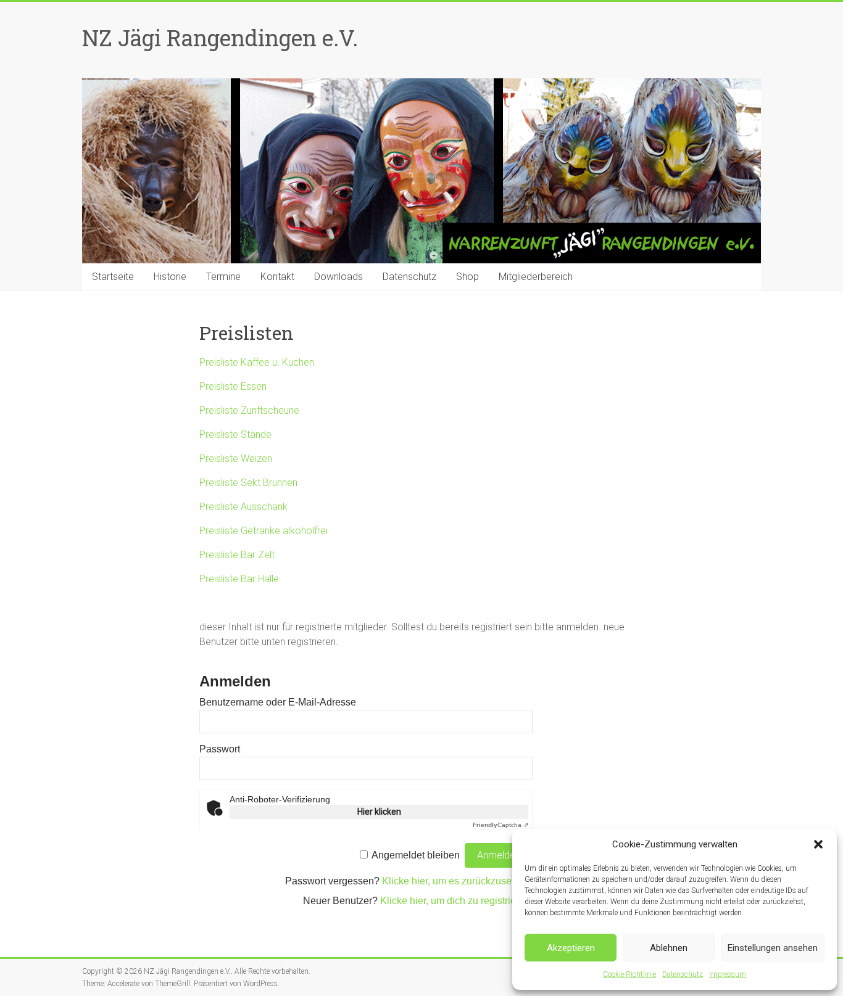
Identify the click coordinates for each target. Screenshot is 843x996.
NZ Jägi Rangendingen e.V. (220, 37)
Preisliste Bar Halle (239, 579)
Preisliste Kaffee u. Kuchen (256, 362)
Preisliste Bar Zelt (237, 555)
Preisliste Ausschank (243, 506)
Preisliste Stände (235, 434)
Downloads (338, 276)
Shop (467, 276)
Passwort (219, 749)
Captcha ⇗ (500, 824)
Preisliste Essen (233, 386)
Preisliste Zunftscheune (249, 410)
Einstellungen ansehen (773, 947)
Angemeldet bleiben (416, 855)
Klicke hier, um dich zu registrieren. (456, 900)
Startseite (113, 276)
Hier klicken (379, 812)
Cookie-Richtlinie (629, 974)
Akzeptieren (571, 947)
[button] (818, 844)
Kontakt (277, 276)
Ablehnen (668, 947)
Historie (170, 276)
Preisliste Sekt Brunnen (248, 482)
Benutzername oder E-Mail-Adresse (277, 702)
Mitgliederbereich (536, 276)
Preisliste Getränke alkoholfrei (263, 531)
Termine (223, 276)
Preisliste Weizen (235, 458)
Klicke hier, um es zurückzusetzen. (457, 881)
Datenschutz (682, 974)
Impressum (727, 974)
